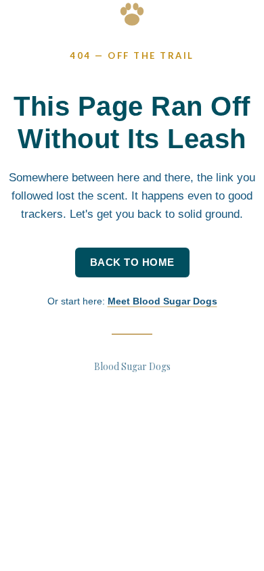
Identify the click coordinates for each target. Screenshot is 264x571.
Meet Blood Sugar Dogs (162, 301)
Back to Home (132, 262)
